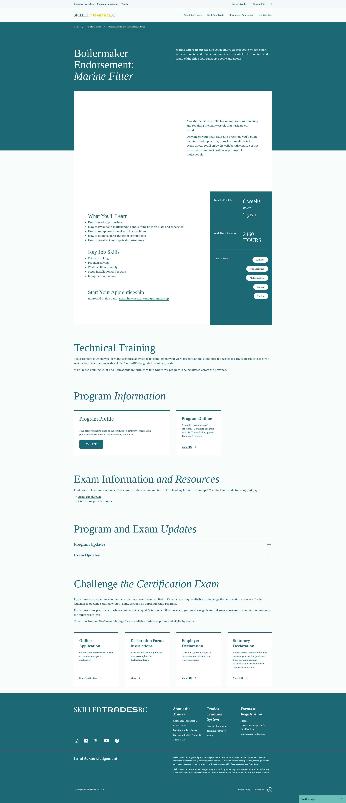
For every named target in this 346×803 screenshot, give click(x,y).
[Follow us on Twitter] (96, 740)
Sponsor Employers (107, 4)
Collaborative (257, 268)
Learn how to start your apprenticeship (144, 298)
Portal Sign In (239, 4)
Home (76, 27)
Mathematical (257, 277)
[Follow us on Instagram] (76, 740)
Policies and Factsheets (185, 730)
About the (182, 712)
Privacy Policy (243, 790)
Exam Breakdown (89, 496)
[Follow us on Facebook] (117, 740)
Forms (244, 720)
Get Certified (265, 15)
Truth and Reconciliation (257, 772)
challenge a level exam (226, 610)
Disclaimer (259, 790)
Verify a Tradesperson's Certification (253, 727)
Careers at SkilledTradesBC (187, 735)
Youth (124, 4)
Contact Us (259, 4)
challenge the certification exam (227, 599)
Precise (260, 287)
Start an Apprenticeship (253, 733)
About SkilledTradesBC (185, 720)
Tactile (260, 296)
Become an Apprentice (241, 15)
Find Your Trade (215, 15)
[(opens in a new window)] (86, 740)
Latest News (179, 725)
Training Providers (84, 4)
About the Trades (193, 15)
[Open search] (271, 4)
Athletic (260, 259)
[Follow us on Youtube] (106, 740)
